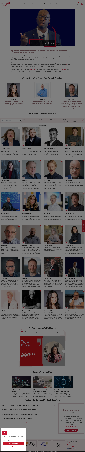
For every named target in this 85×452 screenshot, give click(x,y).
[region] (13, 439)
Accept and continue (13, 443)
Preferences (13, 446)
